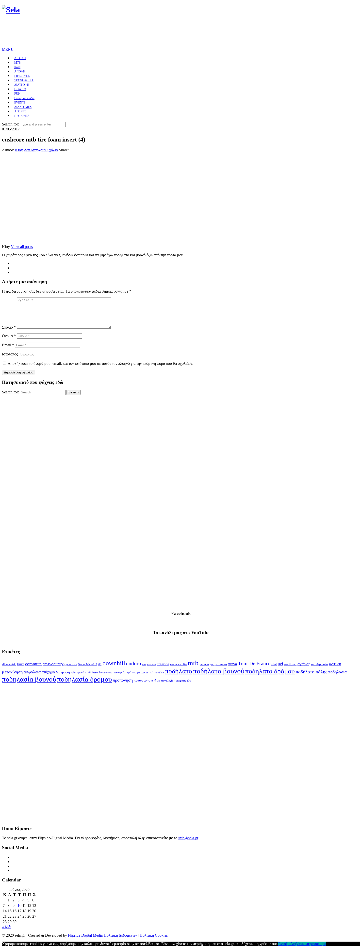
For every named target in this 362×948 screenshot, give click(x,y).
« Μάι (6, 927)
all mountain (9, 664)
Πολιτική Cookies (154, 935)
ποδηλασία (337, 672)
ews (144, 664)
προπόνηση (123, 680)
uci (280, 664)
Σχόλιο (9, 327)
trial (274, 664)
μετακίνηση (145, 672)
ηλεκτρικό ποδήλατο (84, 672)
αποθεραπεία (319, 664)
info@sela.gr (188, 838)
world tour (290, 664)
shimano (221, 664)
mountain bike (178, 664)
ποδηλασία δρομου (84, 679)
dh (99, 664)
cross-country (53, 664)
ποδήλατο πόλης (311, 671)
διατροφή (63, 672)
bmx (20, 664)
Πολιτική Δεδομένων (120, 935)
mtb (193, 663)
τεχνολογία (167, 680)
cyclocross (71, 664)
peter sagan (206, 664)
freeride (163, 664)
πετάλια (159, 672)
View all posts (22, 247)
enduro (133, 664)
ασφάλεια (32, 671)
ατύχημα (48, 672)
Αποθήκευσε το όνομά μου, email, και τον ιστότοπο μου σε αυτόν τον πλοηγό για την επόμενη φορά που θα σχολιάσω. (101, 363)
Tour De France (254, 663)
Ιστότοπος (10, 354)
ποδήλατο (178, 671)
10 (19, 905)
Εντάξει (284, 944)
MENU (8, 49)
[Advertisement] (91, 35)
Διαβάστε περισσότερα (308, 944)
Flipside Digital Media (85, 935)
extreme (151, 664)
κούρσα (120, 672)
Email (8, 345)
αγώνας (303, 664)
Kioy (19, 150)
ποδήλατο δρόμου (270, 671)
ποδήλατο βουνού (218, 671)
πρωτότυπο (142, 680)
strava (232, 664)
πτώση (155, 680)
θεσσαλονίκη (106, 672)
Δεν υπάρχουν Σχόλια (41, 150)
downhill (113, 663)
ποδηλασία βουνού (29, 679)
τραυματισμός (182, 680)
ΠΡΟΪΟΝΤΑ (22, 116)
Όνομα (9, 336)
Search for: (10, 124)
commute (33, 663)
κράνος (131, 672)
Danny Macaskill (87, 664)
